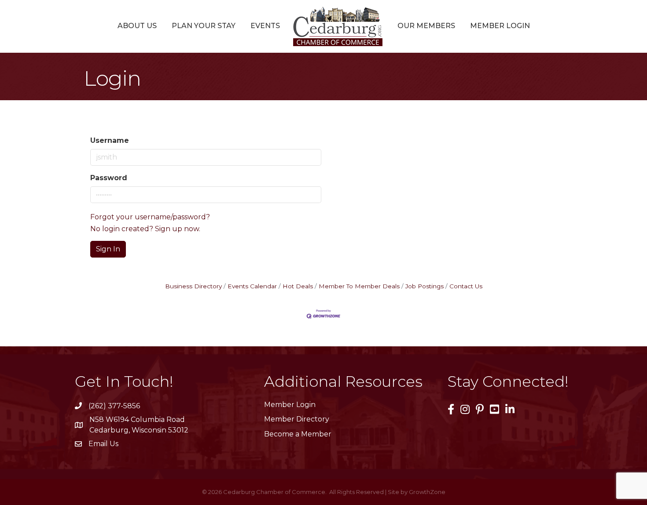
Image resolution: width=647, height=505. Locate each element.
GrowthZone (427, 491)
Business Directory (193, 286)
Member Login (500, 26)
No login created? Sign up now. (145, 229)
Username (109, 140)
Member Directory (296, 419)
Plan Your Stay (203, 26)
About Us (137, 26)
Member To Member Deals (359, 286)
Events (265, 26)
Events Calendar (252, 286)
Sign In (108, 249)
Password (108, 178)
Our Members (426, 26)
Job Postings (424, 286)
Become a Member (297, 434)
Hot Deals (298, 286)
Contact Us (465, 286)
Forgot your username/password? (150, 217)
